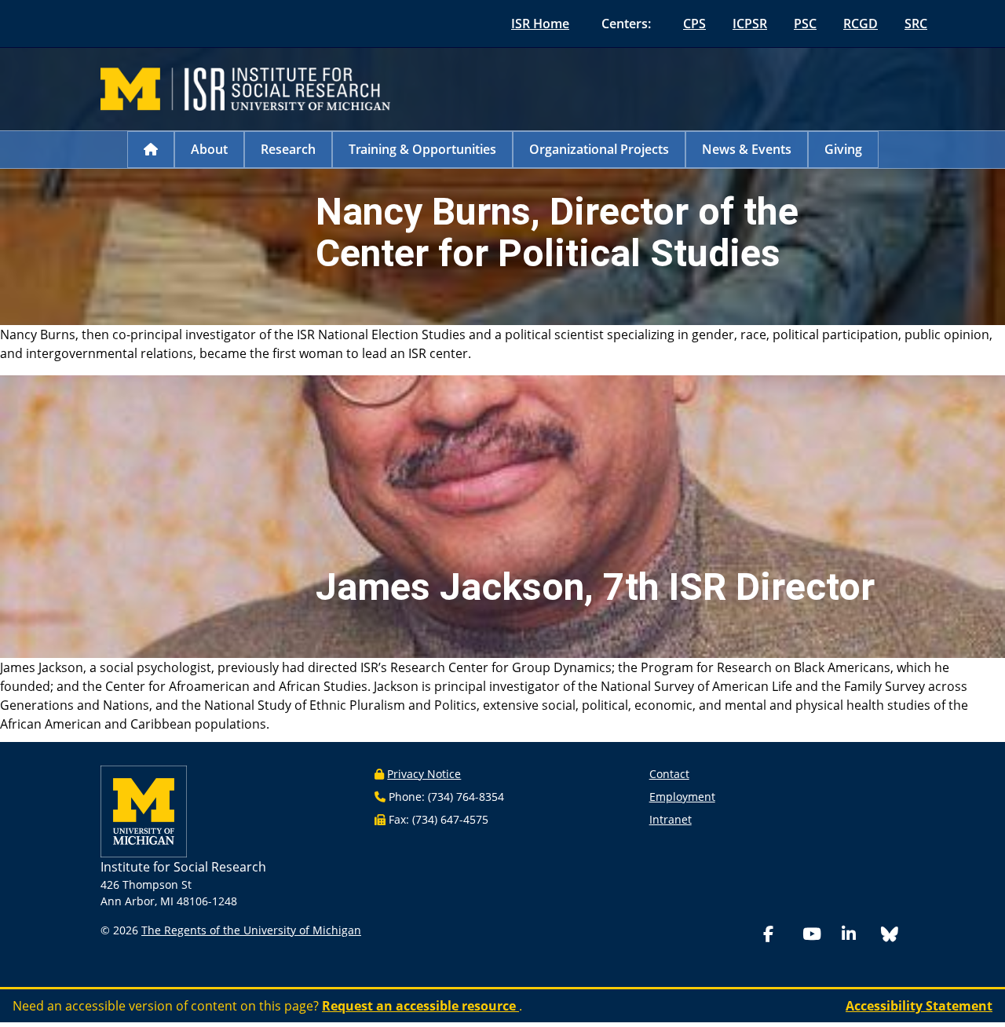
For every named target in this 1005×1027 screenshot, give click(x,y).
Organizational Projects (599, 149)
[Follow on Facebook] (779, 935)
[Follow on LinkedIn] (858, 935)
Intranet (670, 819)
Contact (669, 773)
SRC (915, 23)
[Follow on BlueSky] (889, 936)
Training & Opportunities (422, 149)
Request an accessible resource (420, 1005)
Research (288, 149)
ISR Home (540, 23)
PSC (805, 23)
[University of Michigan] (143, 809)
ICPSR (750, 23)
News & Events (746, 149)
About (209, 149)
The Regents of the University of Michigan (251, 930)
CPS (694, 23)
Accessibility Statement (919, 1005)
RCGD (860, 23)
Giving (843, 149)
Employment (682, 796)
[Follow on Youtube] (818, 935)
